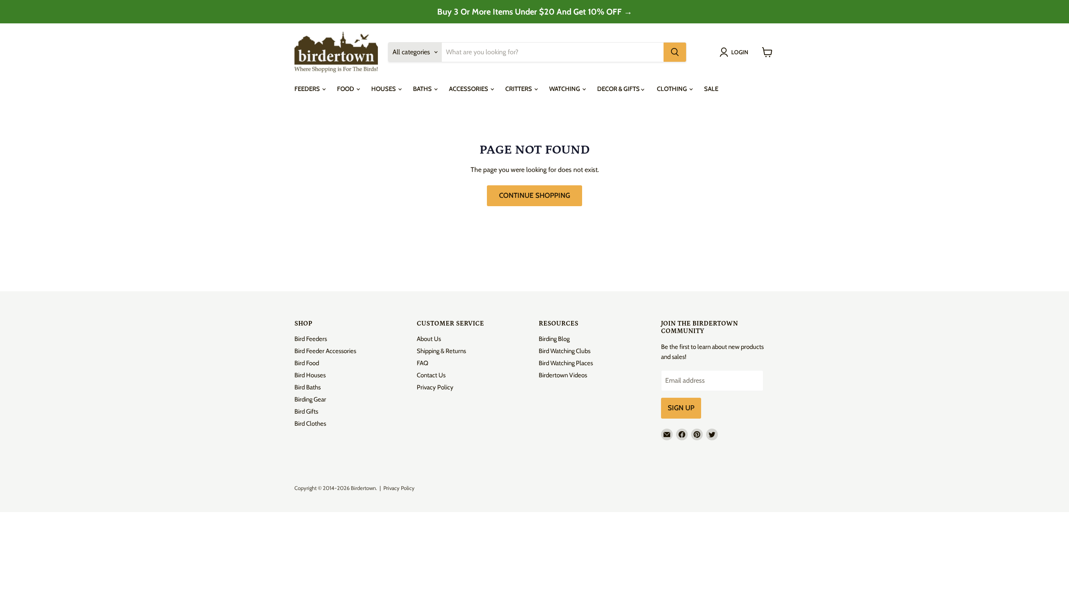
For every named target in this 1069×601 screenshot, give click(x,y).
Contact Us (431, 375)
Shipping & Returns (441, 351)
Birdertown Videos (563, 375)
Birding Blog (554, 339)
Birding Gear (310, 399)
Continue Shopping (534, 195)
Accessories (469, 89)
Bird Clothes (310, 423)
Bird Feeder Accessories (325, 351)
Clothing (672, 89)
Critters (519, 89)
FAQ (422, 363)
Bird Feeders (310, 339)
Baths (423, 89)
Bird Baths (307, 387)
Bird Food (306, 363)
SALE (711, 89)
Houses (384, 89)
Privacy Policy (435, 387)
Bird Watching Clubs (564, 351)
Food (346, 89)
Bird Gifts (306, 411)
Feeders (307, 89)
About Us (429, 339)
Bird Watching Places (566, 363)
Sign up (681, 408)
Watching (565, 89)
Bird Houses (310, 375)
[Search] (675, 52)
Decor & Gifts (619, 89)
